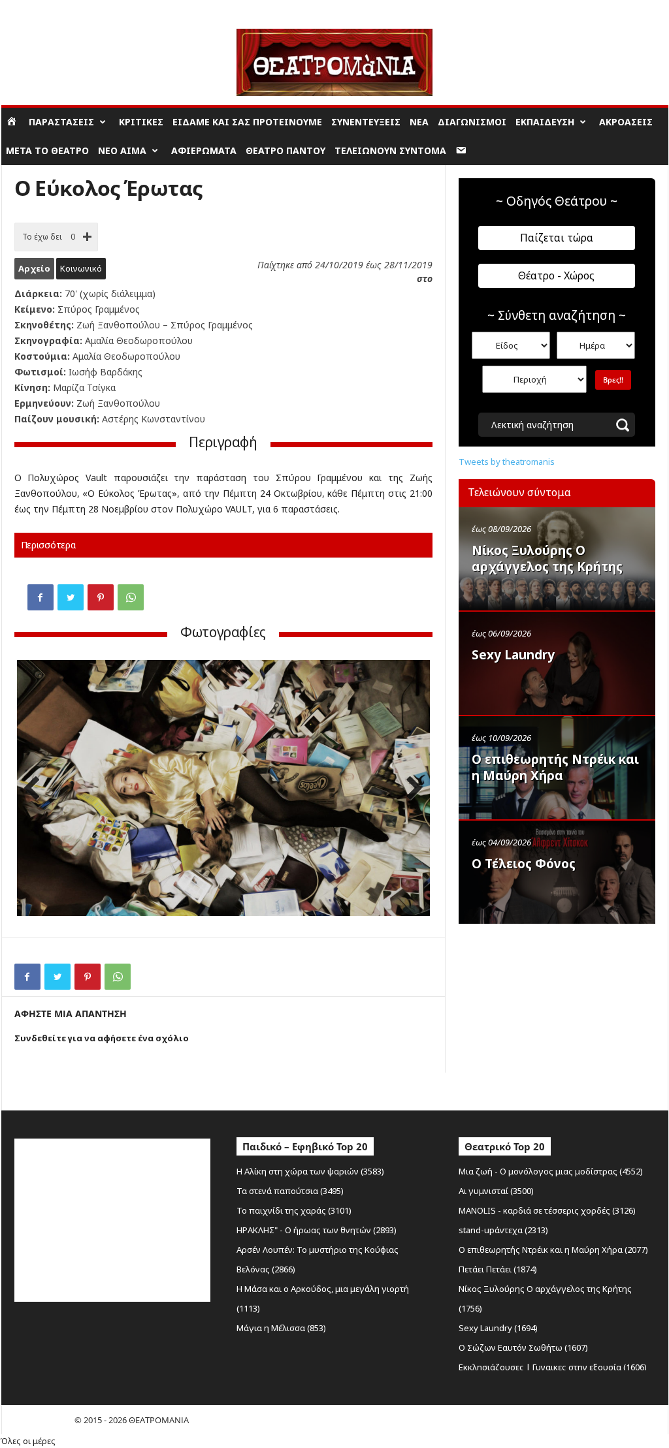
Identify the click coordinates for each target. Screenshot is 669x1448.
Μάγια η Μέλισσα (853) (281, 1328)
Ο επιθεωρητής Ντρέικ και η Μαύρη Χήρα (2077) (553, 1249)
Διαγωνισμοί (472, 122)
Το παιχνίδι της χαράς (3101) (294, 1210)
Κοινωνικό (81, 268)
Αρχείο (34, 268)
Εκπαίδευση (544, 122)
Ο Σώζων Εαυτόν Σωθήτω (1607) (523, 1347)
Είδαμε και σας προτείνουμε (247, 122)
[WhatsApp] (131, 597)
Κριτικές (141, 122)
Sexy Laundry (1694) (498, 1328)
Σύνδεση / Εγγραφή (37, 9)
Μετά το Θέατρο (47, 150)
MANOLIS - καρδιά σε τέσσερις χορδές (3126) (547, 1210)
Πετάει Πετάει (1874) (498, 1269)
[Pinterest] (101, 597)
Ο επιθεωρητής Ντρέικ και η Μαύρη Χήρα (555, 767)
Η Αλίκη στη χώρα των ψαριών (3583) (310, 1171)
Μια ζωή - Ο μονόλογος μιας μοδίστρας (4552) (551, 1171)
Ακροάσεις (626, 122)
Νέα (419, 122)
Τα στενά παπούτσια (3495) (290, 1191)
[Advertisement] (557, 1013)
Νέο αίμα (122, 150)
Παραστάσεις (61, 122)
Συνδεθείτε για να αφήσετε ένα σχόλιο (101, 1038)
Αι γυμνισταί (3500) (496, 1191)
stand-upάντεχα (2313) (503, 1230)
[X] (70, 597)
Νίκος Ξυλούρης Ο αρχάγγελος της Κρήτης (547, 558)
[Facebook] (40, 597)
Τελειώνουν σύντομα (390, 150)
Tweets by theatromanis (507, 461)
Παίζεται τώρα (556, 237)
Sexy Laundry (513, 654)
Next (410, 789)
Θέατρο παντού (285, 150)
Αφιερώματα (204, 150)
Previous (37, 789)
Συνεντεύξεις (365, 122)
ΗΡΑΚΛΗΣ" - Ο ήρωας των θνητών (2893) (317, 1230)
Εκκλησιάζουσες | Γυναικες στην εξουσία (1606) (553, 1367)
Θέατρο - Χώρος (556, 275)
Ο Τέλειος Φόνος (524, 863)
